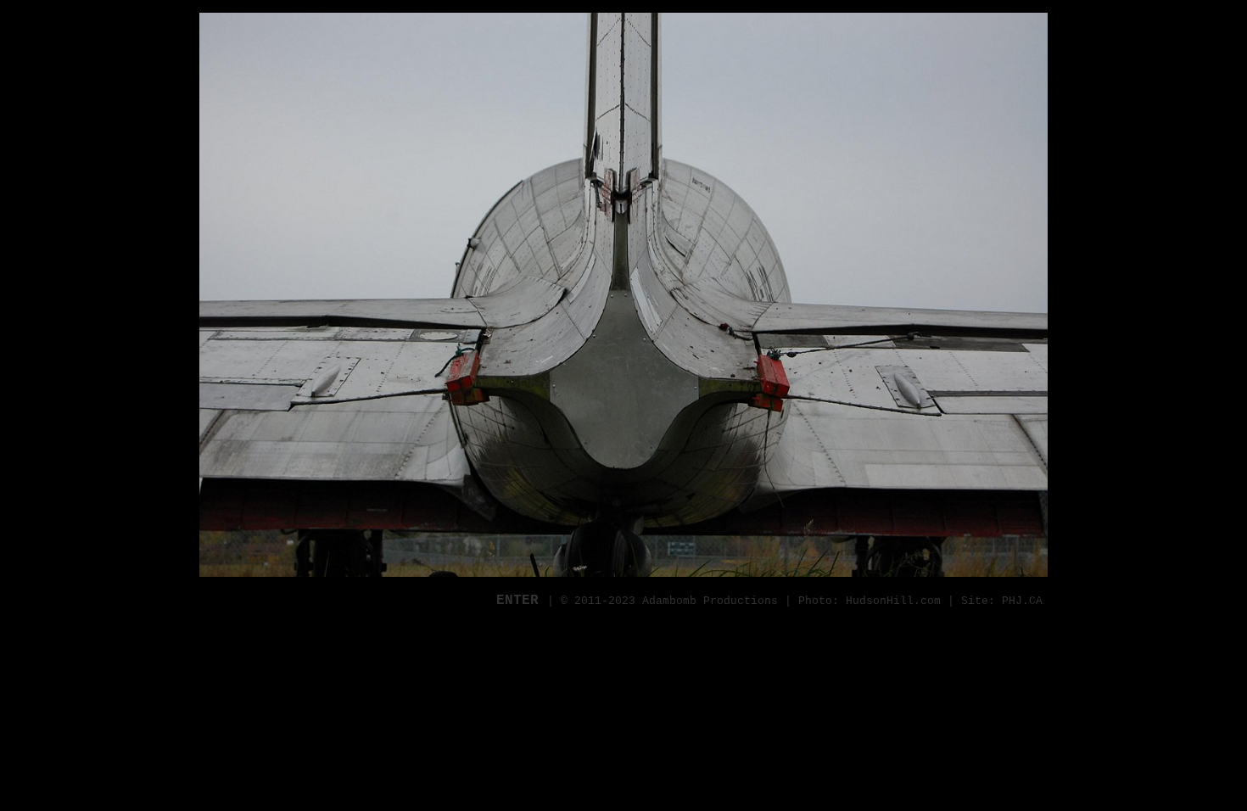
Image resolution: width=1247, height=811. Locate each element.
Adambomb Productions (710, 601)
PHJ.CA (1022, 601)
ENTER (521, 600)
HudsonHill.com (893, 601)
